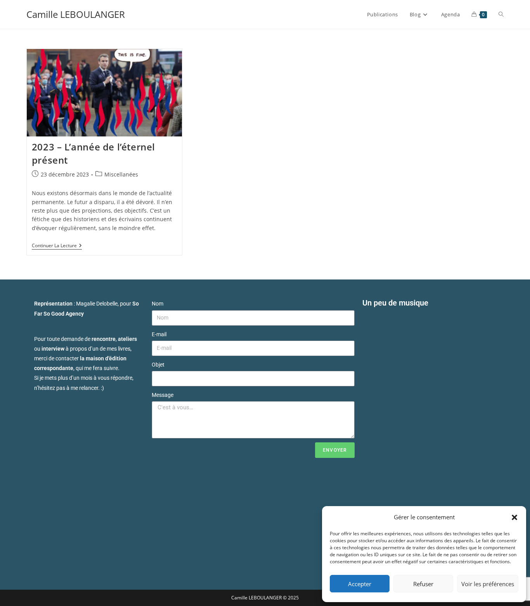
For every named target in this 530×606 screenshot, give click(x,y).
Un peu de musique (395, 302)
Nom (157, 303)
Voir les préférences (487, 584)
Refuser (423, 584)
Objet (158, 365)
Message (162, 395)
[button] (514, 517)
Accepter (359, 584)
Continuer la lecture (57, 246)
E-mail (159, 334)
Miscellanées (121, 174)
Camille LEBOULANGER (75, 14)
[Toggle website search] (501, 14)
